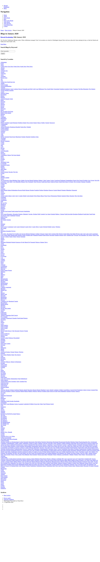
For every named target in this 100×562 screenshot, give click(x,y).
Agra (2, 214)
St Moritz (31, 404)
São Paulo (10, 111)
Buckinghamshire (83, 442)
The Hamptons (90, 464)
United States (4, 457)
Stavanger (17, 331)
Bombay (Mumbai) (23, 214)
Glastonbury (50, 444)
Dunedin (14, 318)
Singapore (3, 374)
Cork (15, 226)
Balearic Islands (23, 390)
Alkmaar (3, 315)
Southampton (14, 451)
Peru (2, 346)
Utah (20, 466)
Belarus (2, 96)
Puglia (44, 235)
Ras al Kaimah (13, 439)
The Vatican (89, 235)
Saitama (42, 242)
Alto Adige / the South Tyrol (8, 234)
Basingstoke (32, 442)
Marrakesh (11, 301)
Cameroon (3, 120)
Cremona (53, 234)
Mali (2, 273)
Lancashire (94, 446)
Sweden (3, 399)
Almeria (12, 390)
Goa (46, 214)
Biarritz (31, 180)
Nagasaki (32, 242)
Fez (7, 301)
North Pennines (74, 447)
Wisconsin (86, 466)
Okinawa (37, 242)
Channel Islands (5, 129)
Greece (2, 194)
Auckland (3, 318)
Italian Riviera (76, 234)
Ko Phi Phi (8, 414)
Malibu (15, 461)
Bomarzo (32, 234)
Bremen (28, 190)
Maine (11, 461)
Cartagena (7, 141)
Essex (21, 444)
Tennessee (71, 464)
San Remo (51, 235)
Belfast (39, 442)
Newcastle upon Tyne (50, 447)
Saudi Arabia (4, 364)
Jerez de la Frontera (5, 391)
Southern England (22, 451)
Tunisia (2, 429)
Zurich (52, 404)
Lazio (2, 235)
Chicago (3, 132)
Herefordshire (28, 446)
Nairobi (2, 249)
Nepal (2, 311)
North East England (65, 447)
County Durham (57, 443)
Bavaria (20, 190)
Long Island (93, 460)
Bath (36, 442)
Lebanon (3, 260)
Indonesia (3, 218)
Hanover (51, 190)
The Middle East (5, 423)
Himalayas (3, 204)
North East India (68, 214)
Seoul (2, 252)
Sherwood (59, 450)
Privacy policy (7, 498)
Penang (10, 270)
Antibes (23, 180)
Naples (24, 235)
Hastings (91, 444)
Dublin (49, 226)
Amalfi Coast (18, 234)
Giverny (92, 180)
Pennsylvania (15, 464)
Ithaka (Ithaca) (40, 196)
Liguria (5, 235)
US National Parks (13, 466)
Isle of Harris (54, 446)
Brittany (41, 180)
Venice (14, 236)
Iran (2, 221)
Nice (26, 181)
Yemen (2, 482)
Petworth (3, 450)
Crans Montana (10, 404)
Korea (2, 250)
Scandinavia (4, 366)
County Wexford (43, 226)
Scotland (3, 367)
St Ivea (40, 451)
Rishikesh (80, 214)
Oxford (59, 449)
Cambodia (3, 117)
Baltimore (37, 459)
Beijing (2, 136)
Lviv (10, 436)
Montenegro (4, 297)
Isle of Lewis (61, 446)
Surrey (73, 451)
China (2, 135)
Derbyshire (73, 443)
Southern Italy (70, 235)
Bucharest (3, 359)
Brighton (73, 442)
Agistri (6, 196)
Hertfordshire (35, 446)
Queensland (56, 89)
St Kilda (44, 451)
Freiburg (41, 190)
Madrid (22, 391)
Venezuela (3, 473)
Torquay (95, 453)
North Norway (8, 331)
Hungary (3, 207)
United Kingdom (5, 440)
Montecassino (14, 235)
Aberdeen (3, 442)
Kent (2, 246)
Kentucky (81, 460)
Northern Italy (29, 235)
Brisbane (7, 89)
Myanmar (3, 307)
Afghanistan (4, 62)
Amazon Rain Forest (6, 381)
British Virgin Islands (6, 113)
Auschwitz (3, 352)
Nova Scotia (30, 122)
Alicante (8, 390)
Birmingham (50, 442)
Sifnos (67, 196)
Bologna (3, 104)
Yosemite (96, 466)
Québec (43, 122)
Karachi (3, 338)
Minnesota (43, 461)
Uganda (3, 433)
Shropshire (73, 450)
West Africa (30, 66)
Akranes (3, 211)
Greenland (3, 197)
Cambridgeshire (10, 443)
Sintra (12, 354)
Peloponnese (54, 196)
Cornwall (44, 443)
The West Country (75, 453)
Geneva (16, 404)
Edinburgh (13, 444)
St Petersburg (18, 361)
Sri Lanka (3, 392)
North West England (89, 447)
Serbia (2, 370)
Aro (2, 79)
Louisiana (7, 461)
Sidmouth (78, 450)
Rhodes (59, 196)
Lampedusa (95, 234)
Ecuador (3, 159)
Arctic (2, 75)
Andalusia (16, 390)
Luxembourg (4, 266)
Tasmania (75, 89)
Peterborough (95, 449)
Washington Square (41, 466)
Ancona (24, 234)
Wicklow (58, 226)
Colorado (3, 460)
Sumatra (9, 219)
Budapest (3, 208)
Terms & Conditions (9, 499)
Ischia (64, 234)
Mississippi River (56, 461)
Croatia (2, 144)
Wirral (79, 454)
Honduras (3, 205)
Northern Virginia (71, 463)
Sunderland (68, 451)
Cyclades (20, 196)
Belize (2, 100)
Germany (3, 189)
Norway (3, 329)
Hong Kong (12, 136)
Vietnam (3, 474)
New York (31, 463)
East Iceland (8, 211)
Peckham (76, 449)
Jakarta (4, 219)
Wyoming (91, 466)
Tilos (76, 196)
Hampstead (85, 444)
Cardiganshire (4, 124)
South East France (45, 181)
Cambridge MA (60, 459)
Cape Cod (74, 459)
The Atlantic (4, 416)
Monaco (23, 181)
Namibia (3, 309)
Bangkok (3, 414)
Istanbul (3, 432)
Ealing (93, 443)
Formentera (80, 390)
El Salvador (3, 163)
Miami (33, 461)
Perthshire (89, 449)
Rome (47, 235)
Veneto (11, 236)
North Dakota (53, 463)
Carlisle (20, 443)
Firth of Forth (38, 444)
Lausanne (20, 404)
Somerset (84, 450)
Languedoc (3, 181)
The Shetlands (60, 453)
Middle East (4, 290)
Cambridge (3, 443)
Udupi (8, 215)
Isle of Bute (48, 446)
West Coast (58, 466)
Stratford (48, 451)
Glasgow (3, 193)
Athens (10, 196)
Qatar (2, 356)
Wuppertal (74, 190)
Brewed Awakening (7, 37)
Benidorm (43, 390)
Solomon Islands (5, 387)
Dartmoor (68, 443)
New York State (38, 463)
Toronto (47, 122)
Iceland (2, 210)
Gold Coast (35, 89)
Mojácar (40, 391)
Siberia (12, 361)
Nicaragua (3, 319)
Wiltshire (71, 454)
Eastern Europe (4, 172)
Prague (2, 152)
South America (4, 380)
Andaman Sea (4, 70)
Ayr (1, 369)
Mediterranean (4, 283)
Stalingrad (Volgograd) (6, 395)
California (53, 459)
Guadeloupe (4, 200)
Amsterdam (8, 315)
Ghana (2, 191)
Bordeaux (36, 180)
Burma (2, 115)
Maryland (29, 461)
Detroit (28, 460)
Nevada (96, 461)
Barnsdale (26, 442)
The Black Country (84, 451)
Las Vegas (86, 460)
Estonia (2, 166)
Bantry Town (4, 226)
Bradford (68, 442)
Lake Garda (89, 234)
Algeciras (3, 390)
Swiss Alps (37, 404)
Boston (48, 459)
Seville (56, 391)
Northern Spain (46, 391)
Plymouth (7, 450)
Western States (71, 466)
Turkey (2, 430)
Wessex (13, 454)
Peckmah (3, 345)
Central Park (81, 459)
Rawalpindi (16, 338)
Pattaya (18, 414)
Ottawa (39, 122)
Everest (2, 173)
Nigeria (2, 322)
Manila (2, 349)
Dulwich (89, 443)
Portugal (3, 353)
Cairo (7, 162)
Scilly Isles (32, 450)
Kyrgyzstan (3, 256)
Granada (93, 390)
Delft (12, 315)
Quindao (23, 136)
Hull (44, 446)
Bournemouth (62, 442)
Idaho (65, 460)
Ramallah (3, 340)
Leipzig (55, 190)
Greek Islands (30, 196)
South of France (55, 181)
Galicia (84, 390)
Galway (53, 226)
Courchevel (57, 180)
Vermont (23, 466)
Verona (18, 236)
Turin (97, 235)
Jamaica (3, 239)
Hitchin (40, 446)
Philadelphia (22, 464)
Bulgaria (3, 114)
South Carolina (52, 464)
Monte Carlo (4, 294)
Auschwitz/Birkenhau (6, 86)
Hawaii (52, 460)
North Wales (81, 447)
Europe (2, 170)
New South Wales (48, 89)
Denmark (3, 153)
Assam (5, 214)
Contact (6, 26)
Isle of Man (3, 228)
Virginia (28, 466)
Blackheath (56, 442)
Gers (89, 180)
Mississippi (48, 461)
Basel (2, 404)
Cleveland (3, 138)
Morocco (3, 300)
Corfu (13, 196)
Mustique (3, 305)
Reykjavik (21, 211)
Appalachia (19, 459)
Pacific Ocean (4, 335)
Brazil (2, 110)
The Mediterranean (5, 422)
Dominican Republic (15, 127)
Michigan (3, 288)
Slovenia (3, 376)
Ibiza (96, 390)
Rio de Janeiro (4, 111)
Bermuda (3, 101)
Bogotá (2, 141)
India (2, 212)
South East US (4, 384)
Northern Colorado (62, 463)
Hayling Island (6, 446)
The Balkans (4, 418)
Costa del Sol (73, 390)
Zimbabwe (3, 488)
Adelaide (3, 89)
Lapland (7, 177)
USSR (2, 470)
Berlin (23, 190)
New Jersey (19, 463)
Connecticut (8, 460)
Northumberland (18, 449)
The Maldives (4, 421)
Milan (9, 235)
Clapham (40, 443)
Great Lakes (47, 460)
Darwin (20, 89)
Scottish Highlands (44, 450)
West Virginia (64, 466)
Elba (57, 234)
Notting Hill (30, 449)
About (5, 16)
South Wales (8, 451)
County (2, 142)
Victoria (3, 90)
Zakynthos (79, 196)
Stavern (22, 331)
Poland (2, 350)
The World (3, 425)
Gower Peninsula (57, 444)
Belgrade (3, 371)
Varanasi (18, 215)
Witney (83, 454)
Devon (78, 443)
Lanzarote (17, 391)
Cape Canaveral (68, 459)
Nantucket (84, 461)
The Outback (92, 89)
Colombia (3, 139)
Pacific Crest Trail (93, 463)
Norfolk (58, 447)
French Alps (76, 180)
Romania (3, 357)
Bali (2, 219)
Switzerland (3, 402)
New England (4, 463)
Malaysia (3, 269)
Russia (2, 360)
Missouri (62, 461)
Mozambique (4, 302)
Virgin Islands (4, 477)
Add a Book (7, 22)
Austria (2, 91)
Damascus (3, 406)
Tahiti (2, 408)
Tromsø (26, 331)
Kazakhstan (3, 245)
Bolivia (2, 103)
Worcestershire (89, 454)
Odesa (13, 436)
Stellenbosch (24, 378)
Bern (5, 404)
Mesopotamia (4, 284)
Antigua (3, 127)
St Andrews (35, 451)
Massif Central (4, 280)
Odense (9, 155)
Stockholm (16, 401)
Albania (3, 68)
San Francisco (41, 464)
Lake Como (83, 234)
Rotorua (26, 318)
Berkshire (43, 442)
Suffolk (63, 451)
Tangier (16, 301)
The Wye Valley (84, 453)
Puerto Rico (23, 127)
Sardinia (57, 235)
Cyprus (2, 149)
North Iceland (14, 211)
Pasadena (9, 464)
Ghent (11, 99)
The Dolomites (82, 235)
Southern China (35, 136)
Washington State (50, 466)
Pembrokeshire (82, 449)
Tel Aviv (13, 231)
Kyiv (7, 436)
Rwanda (3, 363)
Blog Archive (8, 30)
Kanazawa (18, 242)
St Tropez (71, 181)
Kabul (2, 63)
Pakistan (3, 336)
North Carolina (46, 463)
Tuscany (3, 236)
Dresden (32, 190)
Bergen (2, 331)
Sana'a (2, 484)
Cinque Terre (48, 234)
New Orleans (25, 463)
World (2, 481)
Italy (2, 232)
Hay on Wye (4, 203)
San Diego (34, 464)
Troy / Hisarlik (8, 432)
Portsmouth (13, 450)
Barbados (7, 127)
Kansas (77, 460)
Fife (34, 444)
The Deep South (82, 464)
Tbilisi (2, 187)
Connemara (10, 226)
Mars (2, 277)
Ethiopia (3, 167)
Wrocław (21, 352)
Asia (2, 80)
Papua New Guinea (5, 343)
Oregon (86, 463)
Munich (59, 190)
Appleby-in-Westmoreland (12, 442)
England (18, 444)
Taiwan (2, 409)
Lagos (2, 324)
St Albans (29, 451)
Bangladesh (3, 94)
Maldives (3, 271)
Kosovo (3, 253)
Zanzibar (3, 487)
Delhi (39, 214)
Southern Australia (64, 89)
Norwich (25, 449)
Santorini (63, 196)
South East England (91, 450)
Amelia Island (12, 459)
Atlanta (33, 459)
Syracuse (76, 235)
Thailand (3, 412)
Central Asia (4, 82)
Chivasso (42, 234)
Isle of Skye (79, 446)
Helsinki (3, 177)
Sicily (65, 235)
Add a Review (7, 23)
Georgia (3, 186)
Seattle (46, 464)
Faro (2, 354)
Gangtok (43, 214)
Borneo (2, 106)
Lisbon (5, 354)
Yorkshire (3, 456)
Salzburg (3, 93)
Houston (62, 460)
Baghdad (3, 224)
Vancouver (52, 122)
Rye (21, 450)
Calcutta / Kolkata (32, 214)
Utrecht (16, 315)
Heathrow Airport (15, 446)
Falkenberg (3, 401)
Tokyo (46, 242)
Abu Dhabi (3, 439)
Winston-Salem (79, 466)
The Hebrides (8, 453)
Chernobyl (3, 361)
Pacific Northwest (5, 333)
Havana (2, 148)
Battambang (4, 118)
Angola (2, 72)
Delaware (17, 460)
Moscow (8, 361)
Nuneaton (50, 449)
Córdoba (61, 390)
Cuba (2, 146)
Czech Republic (5, 151)
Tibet (2, 426)
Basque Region (36, 390)
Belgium (3, 97)
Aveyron (27, 180)
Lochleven (22, 447)
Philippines (3, 347)
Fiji (1, 174)
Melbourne (41, 89)
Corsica (52, 180)
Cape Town (3, 378)
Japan (2, 241)
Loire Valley (9, 181)
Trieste (94, 235)
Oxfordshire (64, 449)
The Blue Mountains (83, 89)
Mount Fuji (27, 242)
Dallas (13, 460)
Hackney (74, 444)
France (2, 179)
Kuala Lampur (4, 270)
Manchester (36, 447)
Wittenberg (68, 190)
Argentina (3, 76)
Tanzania (3, 411)
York (94, 454)
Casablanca (3, 301)
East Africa (10, 66)
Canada (2, 121)
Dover (85, 443)
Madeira (9, 354)
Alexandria (3, 162)
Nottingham (36, 449)
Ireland (2, 225)
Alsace (19, 180)
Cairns (11, 89)
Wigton (55, 454)
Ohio (77, 463)
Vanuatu (3, 471)
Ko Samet (13, 414)
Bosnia (2, 107)
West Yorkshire (33, 454)
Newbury (42, 447)
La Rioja (13, 391)
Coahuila (3, 287)
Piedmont (35, 235)
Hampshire (80, 444)
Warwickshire (7, 454)
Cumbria (63, 443)
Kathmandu (3, 312)
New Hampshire (12, 463)
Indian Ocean (4, 217)
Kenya (2, 248)
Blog (5, 19)
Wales (2, 454)
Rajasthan (75, 214)
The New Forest (30, 453)
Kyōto (22, 242)
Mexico (2, 286)
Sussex (77, 451)
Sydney (71, 89)
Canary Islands (49, 390)
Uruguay (3, 467)
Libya (2, 263)
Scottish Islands (53, 450)
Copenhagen (4, 155)
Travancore (3, 215)
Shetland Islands (66, 450)
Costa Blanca (66, 390)
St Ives (2, 394)
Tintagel (90, 453)
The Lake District (21, 453)
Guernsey (3, 131)
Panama (3, 342)
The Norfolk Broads (40, 453)
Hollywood (57, 460)
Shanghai (28, 136)
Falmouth (30, 444)
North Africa (17, 66)
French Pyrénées (83, 180)
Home (5, 15)
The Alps (15, 172)
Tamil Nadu (92, 214)
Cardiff (16, 443)
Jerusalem (8, 231)
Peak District (71, 449)
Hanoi (2, 475)
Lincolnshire (11, 447)
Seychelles (3, 373)
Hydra (35, 196)
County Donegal (20, 226)
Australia (3, 87)
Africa (2, 65)
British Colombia (5, 122)
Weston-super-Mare (42, 454)
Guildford (69, 444)
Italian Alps (69, 234)
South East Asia (11, 82)
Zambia (2, 485)
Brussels (7, 99)
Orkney (55, 449)
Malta (2, 276)
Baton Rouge (43, 459)
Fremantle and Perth (27, 89)
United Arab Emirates (6, 437)
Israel (2, 229)
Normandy (30, 181)
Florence (61, 234)
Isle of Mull (73, 446)
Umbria (7, 236)
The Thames (67, 453)
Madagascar (4, 267)
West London (18, 454)
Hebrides (22, 446)
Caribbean (3, 125)
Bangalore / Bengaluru (12, 214)
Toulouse (83, 181)
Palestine (3, 339)
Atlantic (3, 83)
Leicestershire (4, 447)
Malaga (26, 391)
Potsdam (64, 190)
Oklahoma (81, 463)
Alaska (7, 459)
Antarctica (3, 73)
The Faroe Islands (15, 155)
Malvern (31, 447)
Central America (5, 128)
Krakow (8, 352)
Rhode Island (28, 464)
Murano (20, 235)
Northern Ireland (10, 449)
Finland (2, 176)
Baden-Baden (4, 190)
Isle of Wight (86, 446)
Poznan (12, 352)
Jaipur (49, 214)
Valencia (77, 391)
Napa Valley (91, 461)
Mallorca (3, 274)
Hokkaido (8, 242)
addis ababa (3, 169)
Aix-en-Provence (5, 180)
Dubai (2, 156)
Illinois (69, 460)
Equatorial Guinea (5, 165)
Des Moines (23, 460)
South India (86, 214)
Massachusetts (4, 279)
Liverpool (16, 447)
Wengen (48, 404)
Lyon (14, 181)
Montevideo (4, 298)
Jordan (2, 243)
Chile (2, 134)
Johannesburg (14, 378)
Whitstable (50, 454)
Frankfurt (36, 190)
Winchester (3, 480)
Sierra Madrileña (62, 391)
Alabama (3, 459)
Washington (33, 466)
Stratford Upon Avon (56, 451)
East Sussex (7, 444)
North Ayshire (4, 328)
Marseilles (18, 181)
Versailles (88, 181)
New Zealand (4, 316)
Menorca (35, 391)
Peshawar (11, 338)
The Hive (14, 453)
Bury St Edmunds (92, 442)
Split (2, 145)
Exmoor (26, 444)
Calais (44, 180)
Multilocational (4, 304)
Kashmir (53, 214)
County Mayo (35, 226)
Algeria (2, 69)
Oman (2, 332)
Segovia (52, 391)
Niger (2, 321)
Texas (76, 464)
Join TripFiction (57, 547)
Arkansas (28, 459)
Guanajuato (8, 287)
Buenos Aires (4, 77)
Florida (32, 460)
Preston (18, 450)
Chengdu (7, 136)
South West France (63, 181)
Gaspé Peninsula (13, 122)
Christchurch (9, 318)
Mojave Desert (68, 461)
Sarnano (61, 235)
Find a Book (7, 18)
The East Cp (4, 419)
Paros (46, 196)
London (27, 447)
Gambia (3, 184)
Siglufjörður (27, 211)
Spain (2, 388)
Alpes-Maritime (13, 180)
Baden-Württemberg (13, 190)
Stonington (66, 464)
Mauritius (3, 281)
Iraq (2, 222)
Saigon (5, 475)
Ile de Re (97, 180)
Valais (41, 404)
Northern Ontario (22, 122)
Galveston (36, 460)
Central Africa (4, 66)
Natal (19, 378)
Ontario (35, 122)
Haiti (2, 201)
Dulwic (2, 158)
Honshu (13, 242)
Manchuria (18, 136)
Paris (35, 181)
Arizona (24, 459)
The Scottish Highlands (51, 453)
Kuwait (2, 255)
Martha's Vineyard (21, 461)
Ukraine (3, 435)
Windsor (76, 454)
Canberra (16, 89)
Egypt (2, 160)
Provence (38, 181)
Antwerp (3, 99)
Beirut (2, 262)
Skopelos (72, 196)
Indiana (73, 460)
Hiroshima (3, 242)
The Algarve (18, 354)
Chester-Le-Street (33, 443)
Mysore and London (6, 308)
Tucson (7, 466)
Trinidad (29, 127)
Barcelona (30, 390)
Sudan (2, 397)
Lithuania (3, 264)
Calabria (37, 234)
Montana (75, 461)
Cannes (48, 180)
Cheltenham (25, 443)
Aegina (2, 196)
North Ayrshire (4, 326)
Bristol (77, 442)
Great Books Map (8, 25)
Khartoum (3, 398)
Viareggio (22, 236)
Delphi (24, 196)
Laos (2, 257)
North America (4, 325)
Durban (8, 378)
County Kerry (28, 226)
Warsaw (17, 352)
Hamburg (46, 190)
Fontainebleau (69, 180)
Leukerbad (26, 404)
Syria (2, 405)
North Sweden (10, 401)
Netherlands (4, 314)
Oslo (13, 331)
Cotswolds (50, 443)
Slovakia (11, 172)
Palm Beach (4, 464)
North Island (20, 318)
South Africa (23, 66)
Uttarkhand (12, 215)
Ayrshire (21, 442)
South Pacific (4, 385)
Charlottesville (87, 459)
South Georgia (4, 84)
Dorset (82, 443)
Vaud (44, 404)
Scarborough (26, 450)
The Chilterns (92, 451)
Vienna (7, 93)
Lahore (6, 338)
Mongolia (3, 295)
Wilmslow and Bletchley (63, 454)
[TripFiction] (8, 3)
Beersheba (3, 231)
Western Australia (9, 90)
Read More (3, 44)
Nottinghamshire (44, 449)
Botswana (3, 108)
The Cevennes (77, 181)
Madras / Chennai (59, 214)
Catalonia (56, 390)
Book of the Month (8, 20)
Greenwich (3, 198)
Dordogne (62, 180)
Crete (16, 196)
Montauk (79, 461)
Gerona (88, 390)
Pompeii (40, 235)
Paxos (49, 196)
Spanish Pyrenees (70, 391)
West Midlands (25, 454)
